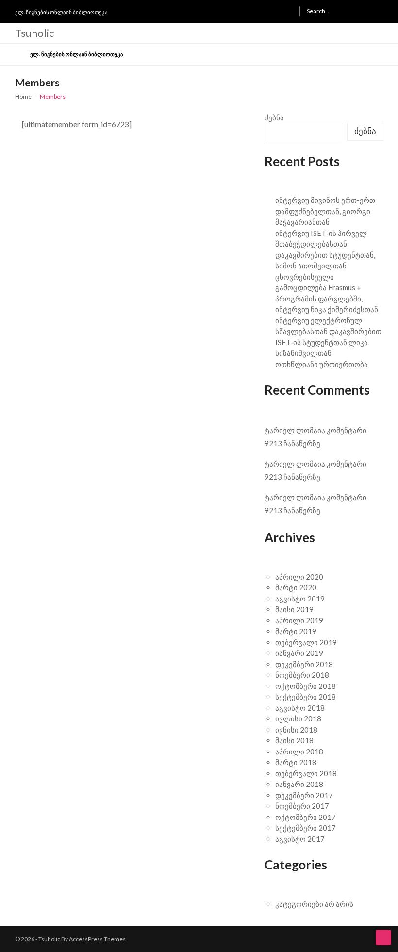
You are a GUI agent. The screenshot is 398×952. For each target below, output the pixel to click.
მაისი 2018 (294, 740)
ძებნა (274, 117)
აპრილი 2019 (299, 620)
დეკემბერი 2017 (304, 795)
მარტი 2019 (295, 631)
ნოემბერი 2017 (302, 806)
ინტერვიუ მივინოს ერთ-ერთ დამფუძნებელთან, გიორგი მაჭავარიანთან (325, 211)
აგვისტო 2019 (300, 598)
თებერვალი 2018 (306, 773)
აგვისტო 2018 (300, 707)
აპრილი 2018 (299, 751)
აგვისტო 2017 (300, 839)
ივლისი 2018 (298, 718)
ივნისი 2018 (296, 729)
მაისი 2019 (294, 609)
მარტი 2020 (295, 587)
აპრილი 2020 (299, 576)
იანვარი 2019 (299, 653)
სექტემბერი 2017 (305, 827)
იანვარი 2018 (299, 784)
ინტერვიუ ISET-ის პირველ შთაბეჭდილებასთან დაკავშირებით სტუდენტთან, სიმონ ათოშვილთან (325, 249)
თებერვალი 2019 (306, 642)
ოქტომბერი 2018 (305, 686)
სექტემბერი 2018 (305, 696)
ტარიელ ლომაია (295, 430)
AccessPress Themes (97, 939)
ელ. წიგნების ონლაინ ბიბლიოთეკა (61, 12)
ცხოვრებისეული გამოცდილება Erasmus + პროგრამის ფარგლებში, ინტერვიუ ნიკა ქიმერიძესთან (326, 293)
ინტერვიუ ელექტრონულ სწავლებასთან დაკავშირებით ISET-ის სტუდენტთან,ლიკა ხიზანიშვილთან (328, 337)
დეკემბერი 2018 (304, 664)
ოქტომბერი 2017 (305, 817)
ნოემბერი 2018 (302, 674)
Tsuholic (34, 33)
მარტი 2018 (295, 762)
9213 (273, 443)
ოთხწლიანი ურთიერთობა (321, 364)
